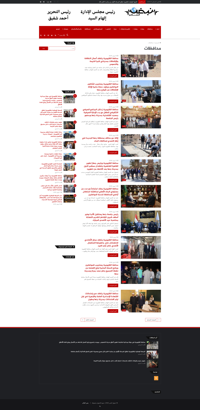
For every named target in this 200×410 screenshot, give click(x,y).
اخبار (158, 29)
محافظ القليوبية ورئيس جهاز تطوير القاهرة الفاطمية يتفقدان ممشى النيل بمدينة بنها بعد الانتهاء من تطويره (101, 166)
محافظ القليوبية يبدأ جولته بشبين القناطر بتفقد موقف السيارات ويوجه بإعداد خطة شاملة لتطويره (50, 178)
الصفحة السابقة (151, 320)
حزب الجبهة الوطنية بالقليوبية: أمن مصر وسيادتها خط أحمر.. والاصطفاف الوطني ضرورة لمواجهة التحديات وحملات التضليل (50, 198)
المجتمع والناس (97, 29)
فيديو (58, 29)
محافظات (150, 29)
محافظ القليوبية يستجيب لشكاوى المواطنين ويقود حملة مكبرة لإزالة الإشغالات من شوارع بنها (103, 87)
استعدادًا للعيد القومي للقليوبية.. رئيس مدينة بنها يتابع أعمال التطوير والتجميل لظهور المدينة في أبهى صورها (51, 167)
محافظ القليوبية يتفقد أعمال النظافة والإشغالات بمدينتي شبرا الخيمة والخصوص (101, 61)
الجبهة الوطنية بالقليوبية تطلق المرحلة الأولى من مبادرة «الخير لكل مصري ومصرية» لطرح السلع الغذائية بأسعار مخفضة (103, 2)
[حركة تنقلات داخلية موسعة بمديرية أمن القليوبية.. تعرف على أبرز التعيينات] (69, 157)
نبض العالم (85, 403)
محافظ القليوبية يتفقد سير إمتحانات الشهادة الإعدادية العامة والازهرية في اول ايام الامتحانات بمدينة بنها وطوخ (99, 296)
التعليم (108, 29)
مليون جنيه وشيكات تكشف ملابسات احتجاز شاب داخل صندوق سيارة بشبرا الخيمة (51, 124)
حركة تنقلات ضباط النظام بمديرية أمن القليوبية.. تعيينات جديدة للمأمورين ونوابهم (51, 134)
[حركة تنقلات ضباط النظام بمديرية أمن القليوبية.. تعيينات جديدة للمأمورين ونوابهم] (69, 135)
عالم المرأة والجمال (76, 29)
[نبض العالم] (141, 11)
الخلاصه (157, 392)
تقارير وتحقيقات (125, 29)
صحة (115, 29)
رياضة (135, 29)
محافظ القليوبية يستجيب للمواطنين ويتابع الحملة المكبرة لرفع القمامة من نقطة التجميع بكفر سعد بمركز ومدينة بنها (101, 269)
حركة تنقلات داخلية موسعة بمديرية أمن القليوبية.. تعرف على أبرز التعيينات (51, 156)
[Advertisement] (57, 70)
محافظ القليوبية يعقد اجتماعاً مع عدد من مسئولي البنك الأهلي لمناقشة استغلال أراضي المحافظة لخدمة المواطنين (99, 191)
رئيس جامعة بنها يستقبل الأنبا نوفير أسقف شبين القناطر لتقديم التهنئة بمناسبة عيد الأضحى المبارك (101, 217)
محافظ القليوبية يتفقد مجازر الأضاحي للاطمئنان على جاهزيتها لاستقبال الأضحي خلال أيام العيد (101, 243)
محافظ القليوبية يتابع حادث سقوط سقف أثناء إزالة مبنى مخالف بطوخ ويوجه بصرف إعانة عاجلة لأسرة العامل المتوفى (51, 145)
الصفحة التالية (90, 320)
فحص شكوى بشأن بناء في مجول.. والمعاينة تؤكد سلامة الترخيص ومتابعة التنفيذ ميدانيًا (51, 188)
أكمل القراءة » (113, 76)
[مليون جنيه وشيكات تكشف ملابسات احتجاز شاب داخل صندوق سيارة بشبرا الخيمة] (69, 125)
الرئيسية (157, 43)
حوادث (142, 29)
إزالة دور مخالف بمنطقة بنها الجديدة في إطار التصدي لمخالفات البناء (100, 139)
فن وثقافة (88, 29)
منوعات (66, 29)
